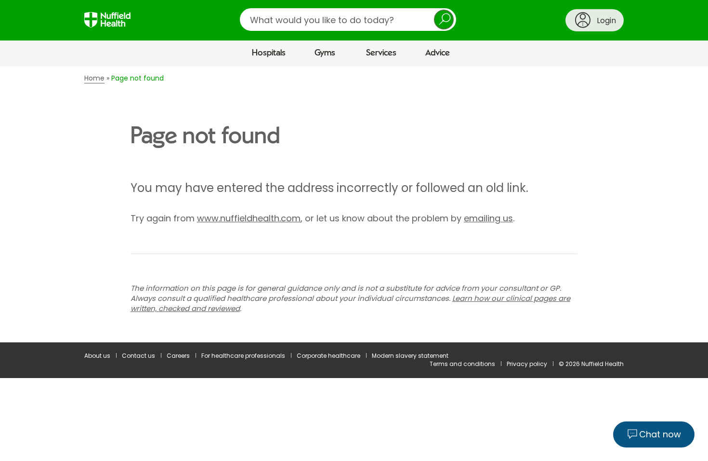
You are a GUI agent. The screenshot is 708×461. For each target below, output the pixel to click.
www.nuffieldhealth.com (249, 218)
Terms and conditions (462, 364)
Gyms (325, 53)
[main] (354, 204)
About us (97, 356)
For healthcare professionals (243, 356)
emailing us (488, 218)
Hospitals (269, 53)
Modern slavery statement (410, 356)
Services (381, 53)
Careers (178, 356)
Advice (437, 53)
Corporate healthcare (328, 356)
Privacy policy (527, 364)
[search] (348, 19)
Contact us (138, 356)
